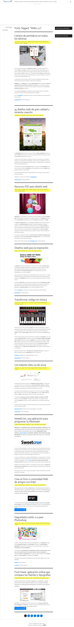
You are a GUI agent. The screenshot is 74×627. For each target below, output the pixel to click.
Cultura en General (38, 41)
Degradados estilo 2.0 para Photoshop (28, 519)
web (32, 502)
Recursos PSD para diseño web (30, 186)
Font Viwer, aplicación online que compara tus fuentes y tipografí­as (32, 574)
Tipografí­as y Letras (45, 578)
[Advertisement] (37, 13)
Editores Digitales (44, 302)
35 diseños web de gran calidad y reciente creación (31, 111)
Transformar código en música (30, 299)
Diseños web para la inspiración (31, 247)
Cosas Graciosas (37, 302)
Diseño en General (39, 115)
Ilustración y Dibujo (21, 191)
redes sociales (22, 433)
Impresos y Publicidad (23, 43)
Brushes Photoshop (32, 189)
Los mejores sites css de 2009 (30, 364)
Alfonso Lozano (18, 41)
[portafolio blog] (7, 2)
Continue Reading (19, 509)
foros (42, 502)
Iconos (16, 191)
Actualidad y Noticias (31, 41)
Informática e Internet (19, 304)
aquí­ (23, 472)
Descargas (45, 189)
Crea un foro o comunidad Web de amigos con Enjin (31, 481)
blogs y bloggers (32, 367)
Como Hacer (31, 250)
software (44, 424)
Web (31, 460)
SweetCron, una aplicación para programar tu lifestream (31, 420)
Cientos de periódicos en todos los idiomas (31, 37)
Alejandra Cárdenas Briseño (20, 424)
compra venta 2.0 (32, 115)
